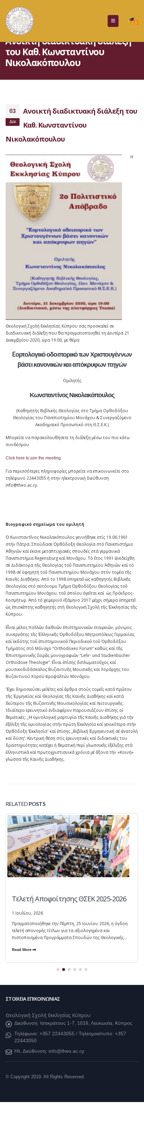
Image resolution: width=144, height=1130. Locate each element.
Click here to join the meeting (33, 458)
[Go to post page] (72, 877)
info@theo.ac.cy (66, 1051)
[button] (113, 21)
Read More (22, 949)
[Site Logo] (20, 21)
